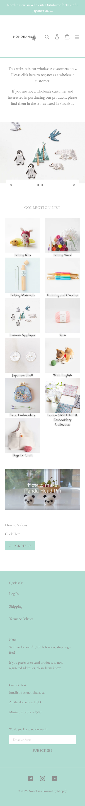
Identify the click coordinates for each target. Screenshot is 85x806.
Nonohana (35, 791)
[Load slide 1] (38, 185)
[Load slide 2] (42, 185)
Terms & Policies (21, 618)
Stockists (66, 103)
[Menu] (77, 36)
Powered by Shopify (55, 791)
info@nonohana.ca (31, 692)
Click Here (20, 545)
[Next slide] (74, 184)
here (32, 74)
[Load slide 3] (47, 185)
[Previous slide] (10, 184)
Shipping (15, 606)
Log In (14, 593)
